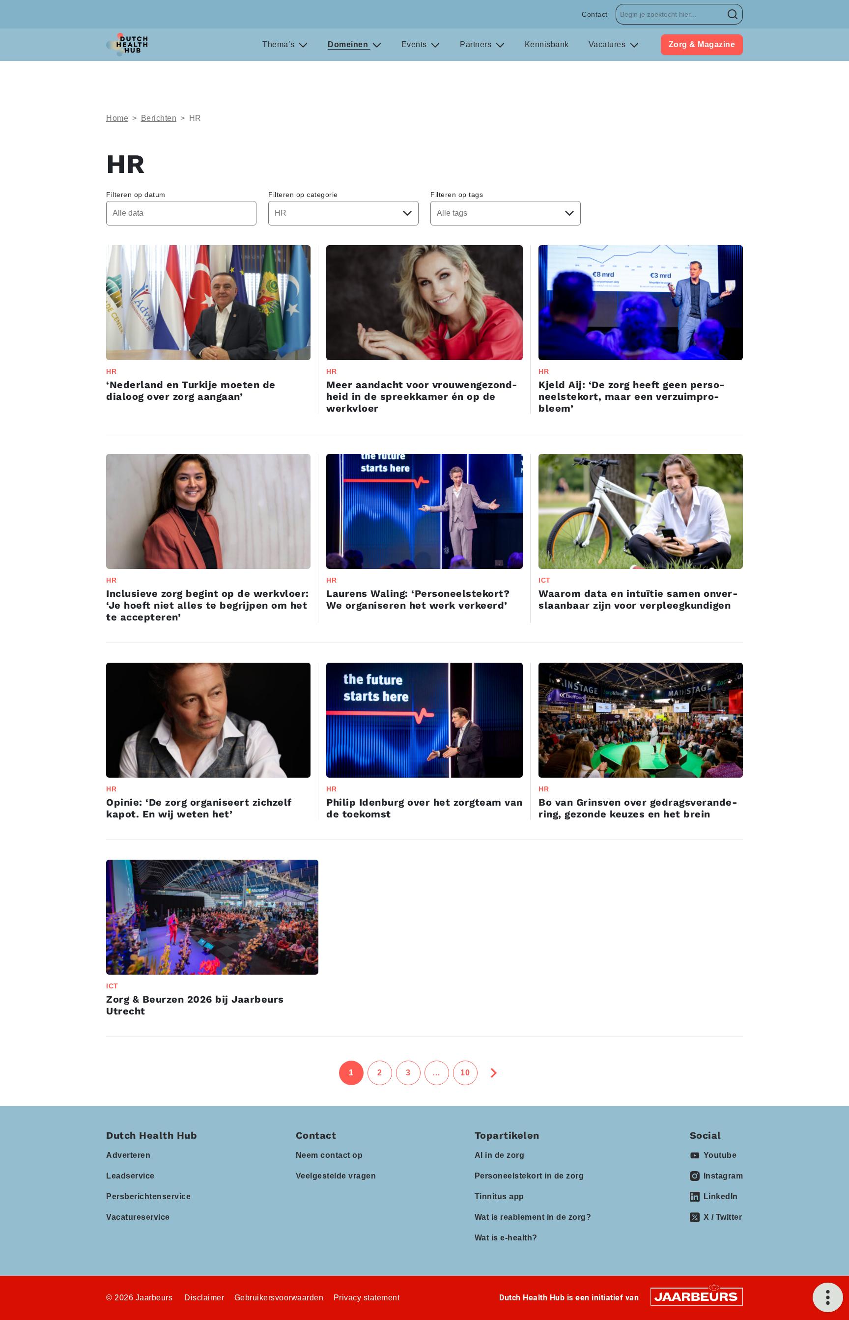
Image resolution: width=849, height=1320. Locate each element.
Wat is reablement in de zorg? (533, 1217)
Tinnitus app (499, 1196)
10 (465, 1072)
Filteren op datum (136, 194)
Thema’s (279, 44)
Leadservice (130, 1176)
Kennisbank (547, 44)
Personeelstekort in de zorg (529, 1176)
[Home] (126, 44)
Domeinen (349, 44)
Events (415, 44)
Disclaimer (204, 1297)
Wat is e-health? (506, 1238)
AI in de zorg (500, 1155)
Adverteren (128, 1155)
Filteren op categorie (303, 194)
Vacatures (608, 44)
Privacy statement (367, 1297)
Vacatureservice (138, 1217)
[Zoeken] (733, 14)
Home (117, 118)
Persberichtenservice (148, 1196)
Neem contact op (329, 1155)
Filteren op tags (456, 194)
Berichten (159, 118)
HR (195, 118)
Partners (477, 44)
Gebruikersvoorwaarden (279, 1297)
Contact (595, 14)
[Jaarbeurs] (697, 1296)
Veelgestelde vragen (336, 1176)
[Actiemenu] (828, 1297)
